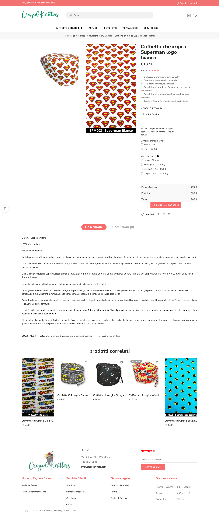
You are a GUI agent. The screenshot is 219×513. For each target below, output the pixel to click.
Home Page (69, 35)
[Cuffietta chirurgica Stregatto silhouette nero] (109, 374)
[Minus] (148, 206)
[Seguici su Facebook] (82, 450)
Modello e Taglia (152, 108)
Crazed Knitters (155, 70)
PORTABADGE (130, 28)
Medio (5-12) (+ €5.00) (155, 169)
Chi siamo (71, 498)
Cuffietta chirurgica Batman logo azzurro (181, 420)
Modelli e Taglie (29, 485)
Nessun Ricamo (151, 160)
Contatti (70, 504)
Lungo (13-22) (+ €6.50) (156, 173)
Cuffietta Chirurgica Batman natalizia (73, 395)
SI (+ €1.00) (150, 144)
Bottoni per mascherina (152, 140)
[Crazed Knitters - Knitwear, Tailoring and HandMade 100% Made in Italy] (40, 15)
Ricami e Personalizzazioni (34, 491)
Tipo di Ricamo (150, 156)
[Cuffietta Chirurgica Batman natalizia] (73, 374)
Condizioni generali (120, 485)
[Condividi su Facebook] (158, 214)
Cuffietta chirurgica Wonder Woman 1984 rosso (145, 395)
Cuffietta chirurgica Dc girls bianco (38, 420)
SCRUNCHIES (151, 28)
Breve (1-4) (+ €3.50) (154, 164)
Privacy (114, 491)
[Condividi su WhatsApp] (164, 214)
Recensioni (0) (123, 227)
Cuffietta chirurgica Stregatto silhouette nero (109, 395)
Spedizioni (71, 485)
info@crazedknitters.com (93, 467)
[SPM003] (111, 88)
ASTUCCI (93, 28)
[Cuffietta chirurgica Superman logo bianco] (60, 69)
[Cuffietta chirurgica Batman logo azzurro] (181, 387)
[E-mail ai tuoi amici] (169, 214)
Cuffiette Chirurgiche (88, 35)
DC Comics (106, 35)
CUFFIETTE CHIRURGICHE (69, 28)
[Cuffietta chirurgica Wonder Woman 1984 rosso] (145, 374)
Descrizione (94, 227)
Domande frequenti (75, 491)
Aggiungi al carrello (166, 205)
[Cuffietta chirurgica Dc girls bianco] (38, 387)
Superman (88, 335)
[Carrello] (189, 15)
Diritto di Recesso (119, 498)
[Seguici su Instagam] (88, 450)
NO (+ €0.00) (150, 148)
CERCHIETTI (110, 28)
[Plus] (148, 203)
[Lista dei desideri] (38, 47)
